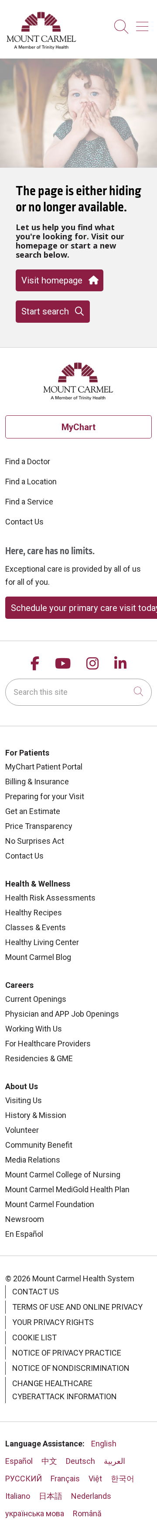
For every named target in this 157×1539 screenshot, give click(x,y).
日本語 (50, 1496)
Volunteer (22, 1130)
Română (87, 1513)
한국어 (122, 1478)
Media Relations (32, 1159)
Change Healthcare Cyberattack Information (64, 1390)
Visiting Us (23, 1100)
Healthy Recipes (33, 912)
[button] (144, 23)
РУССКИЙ (23, 1478)
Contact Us (24, 521)
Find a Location (31, 481)
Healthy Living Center (42, 942)
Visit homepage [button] (51, 280)
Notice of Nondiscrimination (71, 1368)
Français (65, 1478)
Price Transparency (38, 826)
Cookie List (34, 1337)
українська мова (34, 1513)
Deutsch (80, 1461)
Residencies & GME (39, 1058)
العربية (114, 1461)
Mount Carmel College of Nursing (62, 1174)
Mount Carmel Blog (38, 957)
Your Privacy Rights (53, 1322)
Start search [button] (45, 311)
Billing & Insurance (37, 781)
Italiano (17, 1496)
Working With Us (33, 1028)
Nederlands (91, 1496)
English (103, 1443)
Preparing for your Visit (44, 796)
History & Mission (35, 1115)
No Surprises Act (34, 840)
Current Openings (35, 999)
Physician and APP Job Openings (62, 1013)
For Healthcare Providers (48, 1043)
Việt (95, 1478)
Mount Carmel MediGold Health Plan (67, 1189)
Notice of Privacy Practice (66, 1352)
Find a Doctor (27, 461)
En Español (24, 1234)
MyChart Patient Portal (43, 766)
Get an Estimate (32, 811)
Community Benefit (38, 1144)
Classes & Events (35, 927)
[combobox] (78, 692)
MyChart (78, 427)
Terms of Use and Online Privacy (77, 1306)
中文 (49, 1461)
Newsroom (24, 1219)
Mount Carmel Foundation (49, 1204)
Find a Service (29, 501)
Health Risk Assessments (50, 897)
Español (19, 1461)
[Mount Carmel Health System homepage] (41, 47)
